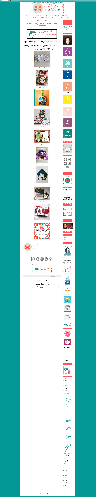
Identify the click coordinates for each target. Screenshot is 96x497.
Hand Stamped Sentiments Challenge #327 (68, 448)
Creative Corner (43, 17)
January (66, 466)
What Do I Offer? (64, 17)
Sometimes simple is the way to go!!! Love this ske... (68, 445)
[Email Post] (49, 276)
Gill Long (42, 144)
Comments (66, 239)
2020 (65, 388)
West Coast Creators (48, 41)
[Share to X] (52, 276)
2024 (65, 382)
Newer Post (26, 311)
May (66, 460)
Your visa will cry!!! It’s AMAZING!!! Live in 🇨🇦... (68, 416)
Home (25, 15)
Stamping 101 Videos (53, 17)
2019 (65, 390)
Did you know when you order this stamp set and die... (68, 408)
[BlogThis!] (51, 276)
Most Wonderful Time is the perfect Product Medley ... (68, 433)
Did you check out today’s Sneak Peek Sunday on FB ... (68, 403)
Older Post (58, 311)
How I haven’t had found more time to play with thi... (68, 395)
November (67, 393)
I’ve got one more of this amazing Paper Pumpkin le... (68, 412)
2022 (65, 385)
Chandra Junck (42, 68)
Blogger (68, 493)
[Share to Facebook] (53, 276)
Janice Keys (42, 183)
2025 (65, 380)
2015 (65, 473)
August (66, 455)
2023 (65, 383)
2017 (65, 470)
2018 (65, 469)
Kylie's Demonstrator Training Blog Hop (68, 437)
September (67, 453)
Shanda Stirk (42, 126)
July (66, 456)
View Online (66, 29)
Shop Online (68, 30)
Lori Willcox (42, 164)
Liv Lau (42, 221)
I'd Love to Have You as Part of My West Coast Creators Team (58, 15)
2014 (65, 475)
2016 (65, 472)
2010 (65, 482)
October (66, 451)
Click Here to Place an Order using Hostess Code (32, 264)
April (66, 461)
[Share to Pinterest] (54, 276)
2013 (65, 477)
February (66, 465)
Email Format (65, 354)
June (66, 458)
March (66, 463)
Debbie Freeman (42, 201)
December (67, 392)
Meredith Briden (42, 87)
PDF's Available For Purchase (35, 15)
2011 (65, 480)
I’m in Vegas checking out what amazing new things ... (68, 420)
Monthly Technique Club (33, 17)
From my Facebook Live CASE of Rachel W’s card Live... (68, 441)
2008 (65, 485)
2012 (65, 478)
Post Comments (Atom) (44, 313)
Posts (65, 237)
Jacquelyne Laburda (42, 107)
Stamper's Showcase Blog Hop (68, 399)
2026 (65, 378)
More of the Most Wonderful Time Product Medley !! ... (68, 425)
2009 (65, 483)
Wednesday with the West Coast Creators (68, 428)
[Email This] (51, 276)
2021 (65, 387)
